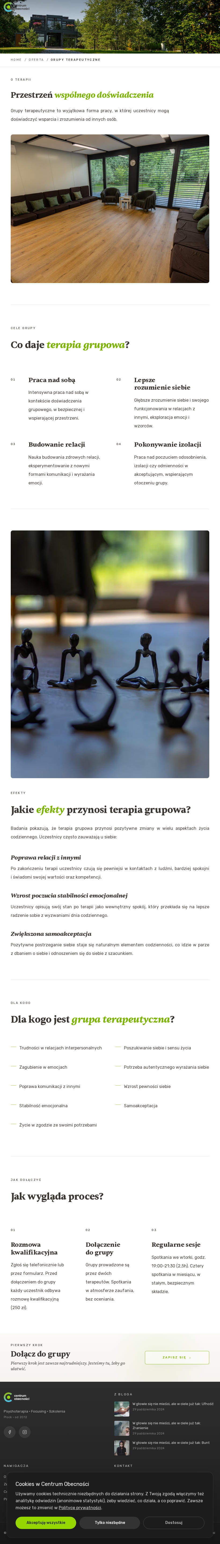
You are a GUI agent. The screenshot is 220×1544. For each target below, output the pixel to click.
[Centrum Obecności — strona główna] (16, 7)
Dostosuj (173, 1522)
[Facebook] (10, 1432)
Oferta (36, 60)
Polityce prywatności (80, 1507)
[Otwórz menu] (211, 7)
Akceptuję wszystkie (46, 1522)
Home (16, 60)
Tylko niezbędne (110, 1522)
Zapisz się (174, 1357)
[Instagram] (25, 1432)
